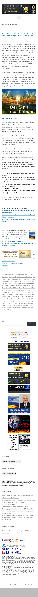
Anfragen (17, 281)
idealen (27, 294)
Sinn (8, 303)
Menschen (23, 299)
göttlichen (10, 294)
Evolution (11, 290)
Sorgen (28, 303)
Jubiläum (32, 294)
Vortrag (25, 307)
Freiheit (22, 292)
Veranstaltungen (11, 307)
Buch (19, 283)
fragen (12, 292)
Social (16, 303)
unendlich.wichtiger (9, 305)
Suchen (4, 321)
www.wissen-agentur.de (15, 263)
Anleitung (23, 281)
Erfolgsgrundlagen (14, 277)
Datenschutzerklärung (8, 584)
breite (15, 283)
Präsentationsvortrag (23, 301)
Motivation (29, 277)
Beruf (27, 281)
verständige (19, 307)
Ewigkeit (17, 290)
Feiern (32, 290)
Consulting (5, 277)
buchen (23, 283)
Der (6, 285)
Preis (31, 301)
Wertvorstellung (6, 310)
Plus (16, 301)
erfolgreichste (9, 288)
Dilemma (12, 285)
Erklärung (16, 288)
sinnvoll (12, 303)
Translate (25, 337)
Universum (19, 305)
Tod (31, 303)
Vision (20, 279)
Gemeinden (28, 292)
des (8, 285)
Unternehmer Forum (12, 279)
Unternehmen (26, 305)
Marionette (12, 299)
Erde (3, 288)
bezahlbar (11, 283)
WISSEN (25, 279)
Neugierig (11, 301)
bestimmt (5, 283)
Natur (6, 301)
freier (18, 292)
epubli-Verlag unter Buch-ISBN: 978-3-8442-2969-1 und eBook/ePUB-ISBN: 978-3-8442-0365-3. (17, 243)
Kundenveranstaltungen (13, 296)
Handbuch (16, 294)
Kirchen (4, 296)
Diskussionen (18, 285)
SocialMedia (22, 303)
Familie (28, 290)
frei (16, 292)
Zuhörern (14, 310)
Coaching (31, 274)
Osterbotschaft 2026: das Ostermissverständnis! (15, 506)
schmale (4, 303)
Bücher (28, 283)
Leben (22, 296)
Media (17, 299)
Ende (31, 285)
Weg (29, 307)
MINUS (28, 299)
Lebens (27, 296)
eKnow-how (26, 285)
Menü (19, 17)
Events (6, 290)
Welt (32, 307)
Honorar (22, 294)
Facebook (22, 290)
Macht (7, 299)
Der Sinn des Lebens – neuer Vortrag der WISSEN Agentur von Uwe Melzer (18, 34)
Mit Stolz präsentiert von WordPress (24, 584)
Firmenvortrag (6, 292)
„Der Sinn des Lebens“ (13, 118)
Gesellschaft (22, 277)
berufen (32, 281)
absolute (12, 281)
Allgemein (25, 274)
